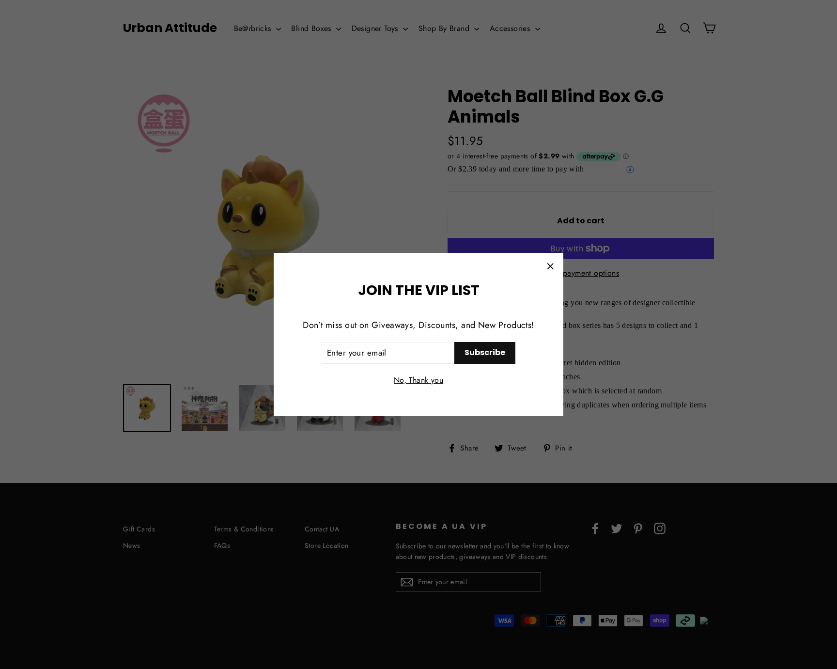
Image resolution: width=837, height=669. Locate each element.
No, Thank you (418, 380)
